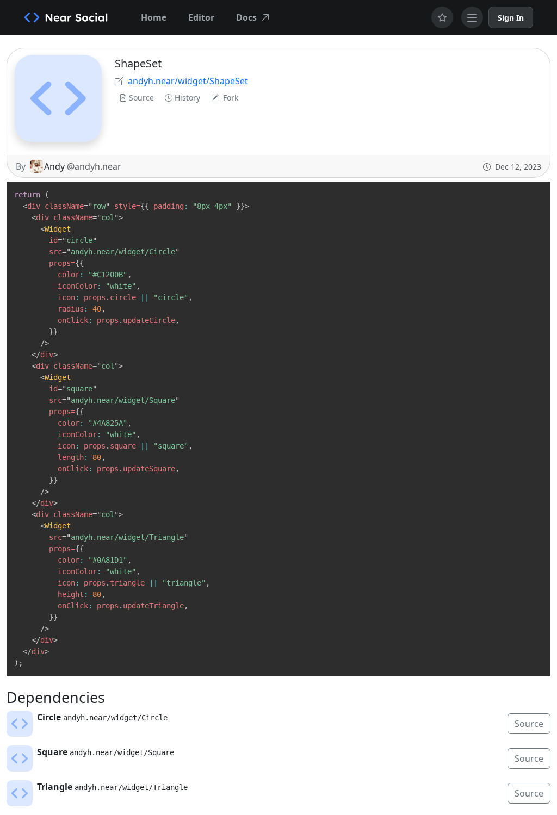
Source (141, 97)
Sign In (511, 18)
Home (153, 17)
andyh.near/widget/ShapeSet (188, 81)
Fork (230, 97)
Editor (201, 17)
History (187, 97)
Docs (246, 17)
